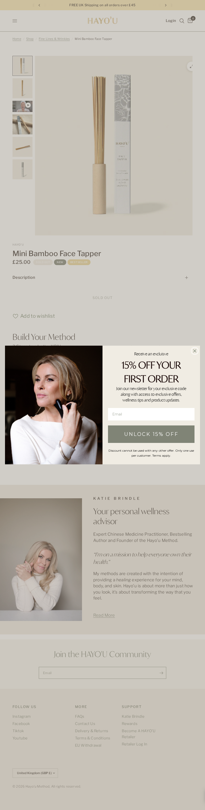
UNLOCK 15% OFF (151, 434)
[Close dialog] (195, 351)
